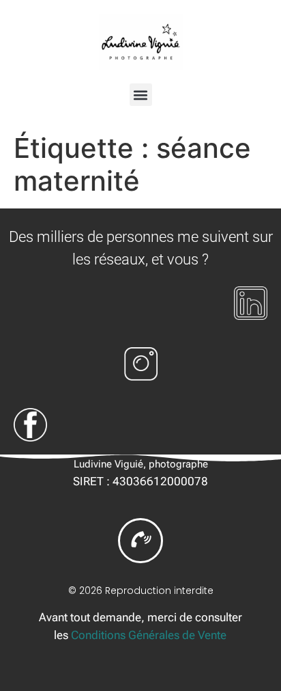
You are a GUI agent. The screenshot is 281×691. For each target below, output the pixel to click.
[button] (141, 94)
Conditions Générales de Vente (148, 635)
